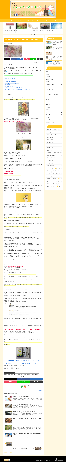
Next (62, 28)
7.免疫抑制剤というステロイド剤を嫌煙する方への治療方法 (16, 87)
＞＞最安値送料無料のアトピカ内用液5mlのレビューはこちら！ (21, 360)
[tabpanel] (9, 28)
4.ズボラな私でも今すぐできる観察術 (12, 83)
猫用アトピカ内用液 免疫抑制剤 (9, 374)
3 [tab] (34, 34)
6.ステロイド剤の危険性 (9, 86)
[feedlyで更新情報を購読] (22, 387)
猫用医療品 (33, 374)
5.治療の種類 (7, 84)
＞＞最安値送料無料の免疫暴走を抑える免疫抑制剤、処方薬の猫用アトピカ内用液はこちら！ (22, 363)
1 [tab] (31, 34)
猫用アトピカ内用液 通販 (27, 374)
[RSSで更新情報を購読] (25, 387)
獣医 (36, 374)
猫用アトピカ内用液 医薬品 (18, 374)
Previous (3, 28)
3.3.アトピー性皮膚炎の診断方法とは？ (12, 81)
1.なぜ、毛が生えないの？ (10, 78)
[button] (40, 59)
